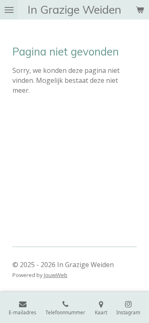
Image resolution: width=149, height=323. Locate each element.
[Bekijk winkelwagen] (140, 9)
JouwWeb (55, 275)
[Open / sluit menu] (9, 9)
